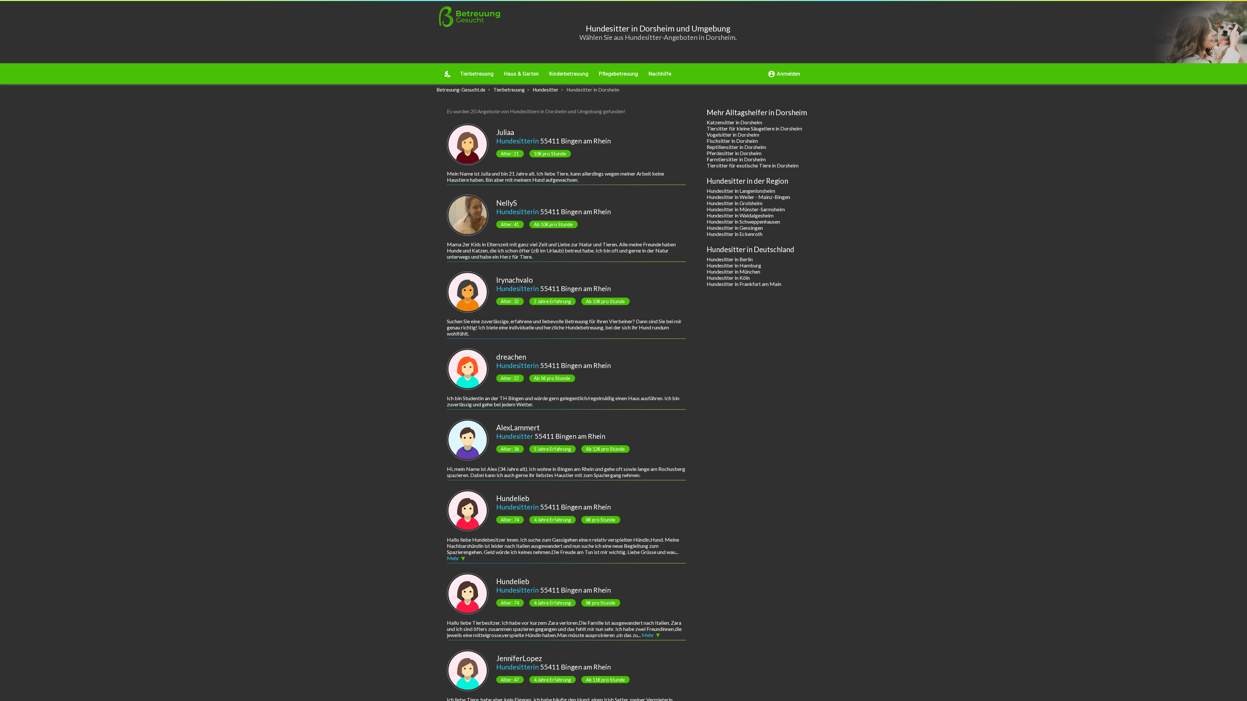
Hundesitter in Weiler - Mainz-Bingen (748, 197)
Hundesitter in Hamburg (734, 265)
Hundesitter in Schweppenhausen (743, 221)
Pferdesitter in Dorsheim (734, 153)
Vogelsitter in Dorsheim (733, 134)
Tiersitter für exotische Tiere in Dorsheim (753, 165)
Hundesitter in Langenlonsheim (741, 191)
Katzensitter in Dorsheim (734, 122)
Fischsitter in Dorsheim (732, 141)
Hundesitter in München (733, 271)
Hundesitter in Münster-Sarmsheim (746, 209)
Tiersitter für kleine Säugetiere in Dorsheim (754, 128)
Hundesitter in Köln (728, 278)
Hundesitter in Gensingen (735, 228)
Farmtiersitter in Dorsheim (736, 159)
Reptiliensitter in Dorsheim (736, 147)
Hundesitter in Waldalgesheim (740, 215)
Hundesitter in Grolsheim (734, 203)
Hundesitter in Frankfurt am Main (744, 284)
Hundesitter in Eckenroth (734, 234)
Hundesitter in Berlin (730, 259)
